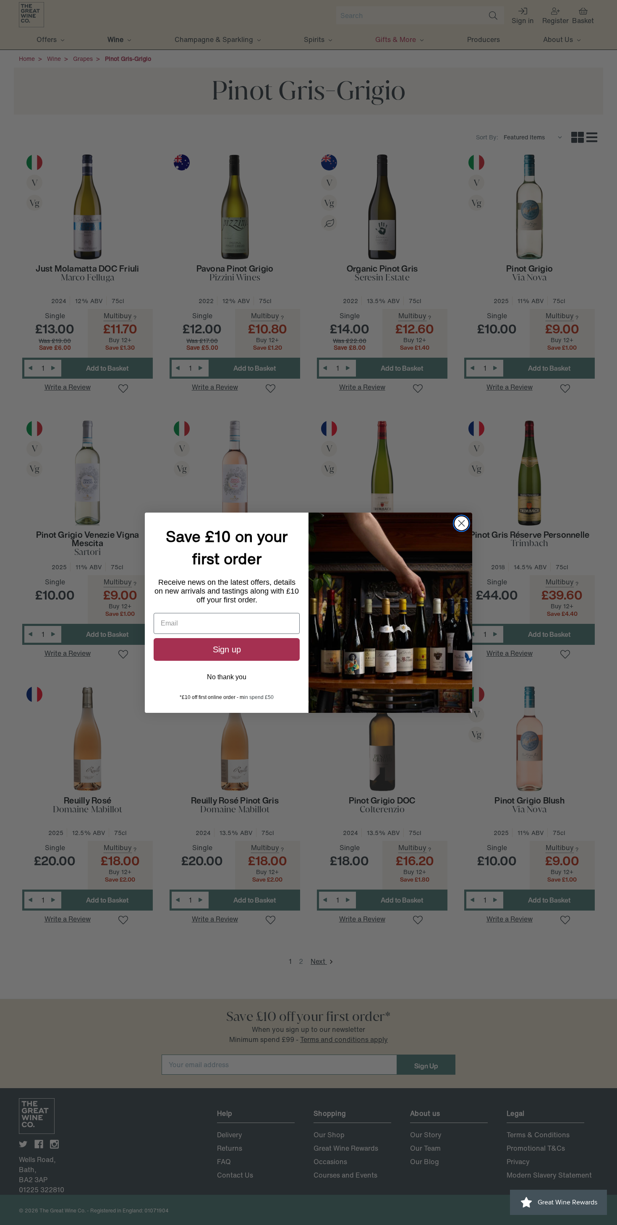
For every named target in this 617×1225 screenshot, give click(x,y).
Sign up (227, 649)
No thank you (226, 677)
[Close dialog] (461, 523)
